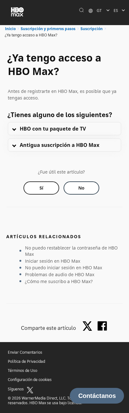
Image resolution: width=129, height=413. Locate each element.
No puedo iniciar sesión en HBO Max (63, 268)
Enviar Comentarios (25, 352)
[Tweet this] (89, 326)
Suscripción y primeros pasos (48, 28)
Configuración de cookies (30, 379)
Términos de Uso (22, 370)
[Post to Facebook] (102, 326)
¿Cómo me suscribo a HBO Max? (59, 281)
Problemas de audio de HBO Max (59, 274)
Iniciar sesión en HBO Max (52, 261)
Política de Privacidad (26, 361)
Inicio (10, 28)
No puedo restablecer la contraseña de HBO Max (71, 251)
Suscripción (91, 28)
